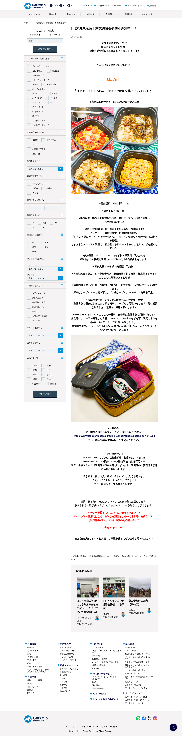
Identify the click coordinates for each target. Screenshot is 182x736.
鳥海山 (49, 365)
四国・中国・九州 (34, 666)
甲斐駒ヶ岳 (37, 384)
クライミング (38, 93)
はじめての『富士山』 (69, 660)
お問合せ (100, 6)
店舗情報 (52, 14)
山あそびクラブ (38, 111)
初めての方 (71, 14)
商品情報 (128, 14)
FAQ (94, 682)
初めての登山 (65, 647)
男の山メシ (31, 690)
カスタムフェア (38, 120)
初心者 (35, 193)
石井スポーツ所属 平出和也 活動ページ (106, 651)
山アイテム (51, 140)
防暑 (34, 251)
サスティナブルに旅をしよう (137, 662)
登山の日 (96, 656)
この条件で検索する (45, 49)
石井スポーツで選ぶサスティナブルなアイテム (139, 666)
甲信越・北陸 (32, 657)
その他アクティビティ (41, 125)
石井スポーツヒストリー (70, 669)
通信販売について (99, 685)
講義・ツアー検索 (34, 680)
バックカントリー (39, 89)
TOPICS (89, 6)
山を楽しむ (90, 14)
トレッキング (38, 75)
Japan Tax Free (66, 691)
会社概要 (63, 675)
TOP (26, 23)
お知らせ (63, 682)
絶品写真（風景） (39, 302)
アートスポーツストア (134, 703)
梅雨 (44, 223)
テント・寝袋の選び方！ (135, 670)
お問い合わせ (98, 688)
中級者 (49, 188)
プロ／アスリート (39, 184)
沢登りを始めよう (132, 673)
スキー (55, 6)
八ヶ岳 (49, 379)
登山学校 (109, 14)
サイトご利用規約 (109, 726)
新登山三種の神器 (67, 654)
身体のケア (37, 311)
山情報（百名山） (39, 149)
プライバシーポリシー (89, 726)
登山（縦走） (38, 71)
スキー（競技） (53, 84)
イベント (36, 145)
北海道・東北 (32, 651)
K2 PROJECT (99, 694)
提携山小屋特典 (98, 665)
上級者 (35, 188)
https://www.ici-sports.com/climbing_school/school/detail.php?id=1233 (114, 436)
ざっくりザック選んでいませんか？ (138, 658)
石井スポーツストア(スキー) (137, 700)
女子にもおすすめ (39, 293)
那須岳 (35, 370)
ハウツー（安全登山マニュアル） (106, 662)
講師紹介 (31, 683)
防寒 (46, 247)
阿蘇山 (53, 384)
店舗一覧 (31, 647)
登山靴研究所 (65, 672)
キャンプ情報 (147, 14)
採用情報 (152, 6)
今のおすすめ (130, 647)
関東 (29, 654)
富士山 (35, 375)
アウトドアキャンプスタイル (137, 688)
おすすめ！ (37, 320)
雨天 (46, 242)
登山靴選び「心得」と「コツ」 (138, 654)
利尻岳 (35, 365)
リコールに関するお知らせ (105, 699)
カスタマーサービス (116, 6)
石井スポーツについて (136, 6)
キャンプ (54, 98)
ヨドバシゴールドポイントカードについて (106, 678)
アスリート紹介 (98, 647)
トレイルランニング (40, 80)
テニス (73, 6)
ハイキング (37, 98)
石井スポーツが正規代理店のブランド (139, 678)
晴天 (34, 242)
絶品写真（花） (38, 307)
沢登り (55, 93)
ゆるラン (36, 116)
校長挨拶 (31, 693)
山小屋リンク (98, 668)
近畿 (29, 663)
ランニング (37, 102)
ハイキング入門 (66, 657)
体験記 (35, 140)
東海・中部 (31, 660)
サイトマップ (70, 726)
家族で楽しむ (38, 298)
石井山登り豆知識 (39, 316)
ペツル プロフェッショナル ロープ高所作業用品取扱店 (41, 671)
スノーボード (38, 107)
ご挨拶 (62, 678)
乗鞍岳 (35, 379)
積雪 (34, 247)
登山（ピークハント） (41, 66)
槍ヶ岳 (49, 375)
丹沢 (48, 370)
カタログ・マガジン (133, 685)
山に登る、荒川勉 (99, 659)
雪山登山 (56, 71)
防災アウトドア (131, 682)
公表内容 (63, 688)
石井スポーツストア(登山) (136, 697)
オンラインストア (34, 14)
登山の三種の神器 (67, 651)
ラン (64, 6)
